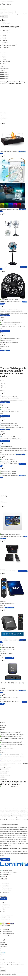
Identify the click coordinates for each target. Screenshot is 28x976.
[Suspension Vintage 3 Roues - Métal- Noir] (14, 472)
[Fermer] (0, 942)
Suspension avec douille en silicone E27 (7, 438)
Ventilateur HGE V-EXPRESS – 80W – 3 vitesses (8, 301)
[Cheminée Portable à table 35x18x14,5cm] (14, 137)
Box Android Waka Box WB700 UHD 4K (7, 603)
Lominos (15, 808)
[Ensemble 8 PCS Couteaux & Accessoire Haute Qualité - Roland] (14, 310)
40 (1, 413)
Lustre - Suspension (4, 383)
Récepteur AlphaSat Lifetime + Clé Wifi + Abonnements (9, 536)
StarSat (4, 651)
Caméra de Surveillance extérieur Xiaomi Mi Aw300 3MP (10, 744)
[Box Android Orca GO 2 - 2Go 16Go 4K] (14, 674)
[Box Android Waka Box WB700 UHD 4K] (14, 588)
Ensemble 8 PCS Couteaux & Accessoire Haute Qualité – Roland (11, 313)
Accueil (4, 52)
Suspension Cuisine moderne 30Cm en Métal (8, 427)
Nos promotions (4, 120)
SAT (2, 498)
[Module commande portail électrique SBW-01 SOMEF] (10, 732)
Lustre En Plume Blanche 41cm (5, 411)
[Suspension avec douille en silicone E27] (14, 437)
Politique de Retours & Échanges (8, 933)
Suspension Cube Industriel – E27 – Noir (7, 463)
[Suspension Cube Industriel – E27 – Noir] (14, 461)
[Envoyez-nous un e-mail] (2, 879)
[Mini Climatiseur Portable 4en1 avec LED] (14, 183)
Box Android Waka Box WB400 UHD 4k (7, 640)
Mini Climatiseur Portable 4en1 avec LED (7, 209)
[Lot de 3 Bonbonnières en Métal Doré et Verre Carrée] (14, 339)
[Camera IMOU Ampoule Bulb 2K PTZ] (5, 746)
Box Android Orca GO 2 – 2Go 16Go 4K (7, 690)
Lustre (15, 14)
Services (4, 49)
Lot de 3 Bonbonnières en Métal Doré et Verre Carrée (9, 342)
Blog (4, 911)
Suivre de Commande (6, 61)
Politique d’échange (6, 892)
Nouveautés (3, 116)
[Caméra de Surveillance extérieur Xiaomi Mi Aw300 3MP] (10, 742)
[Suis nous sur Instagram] (5, 879)
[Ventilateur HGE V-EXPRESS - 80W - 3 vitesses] (14, 287)
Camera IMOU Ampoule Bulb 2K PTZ (6, 748)
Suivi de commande (6, 904)
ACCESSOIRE (4, 503)
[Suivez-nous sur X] (0, 879)
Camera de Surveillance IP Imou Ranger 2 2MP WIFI (9, 763)
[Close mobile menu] (0, 950)
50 (2, 413)
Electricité (4, 38)
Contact (4, 63)
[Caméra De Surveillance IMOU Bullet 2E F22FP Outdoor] (10, 754)
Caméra (21, 14)
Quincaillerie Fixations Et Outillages (9, 45)
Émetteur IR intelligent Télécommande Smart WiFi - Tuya (10, 738)
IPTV (13, 14)
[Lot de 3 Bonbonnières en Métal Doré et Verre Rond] (14, 324)
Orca (4, 569)
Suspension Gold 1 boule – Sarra (5, 454)
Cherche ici (2, 11)
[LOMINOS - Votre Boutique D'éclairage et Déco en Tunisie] (2, 9)
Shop (4, 909)
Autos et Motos (5, 47)
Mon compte (5, 902)
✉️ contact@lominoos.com (6, 874)
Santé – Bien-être (6, 33)
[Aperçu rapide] (4, 124)
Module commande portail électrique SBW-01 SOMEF (9, 734)
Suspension (18, 14)
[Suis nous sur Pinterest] (4, 879)
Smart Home (5, 40)
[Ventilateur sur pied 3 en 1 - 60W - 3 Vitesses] (14, 241)
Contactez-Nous (5, 885)
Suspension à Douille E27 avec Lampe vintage (8, 400)
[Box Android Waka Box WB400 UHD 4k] (14, 624)
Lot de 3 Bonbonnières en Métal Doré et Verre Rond (9, 326)
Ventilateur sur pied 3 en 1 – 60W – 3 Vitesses (8, 266)
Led (2, 385)
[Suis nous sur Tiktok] (6, 879)
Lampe (24, 14)
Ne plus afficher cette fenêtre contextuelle (9, 974)
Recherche (4, 16)
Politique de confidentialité (7, 888)
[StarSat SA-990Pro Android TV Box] (14, 649)
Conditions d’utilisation (7, 890)
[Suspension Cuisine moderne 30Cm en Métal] (14, 424)
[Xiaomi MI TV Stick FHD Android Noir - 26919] (14, 698)
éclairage (18, 831)
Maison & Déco (5, 30)
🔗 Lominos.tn (4, 876)
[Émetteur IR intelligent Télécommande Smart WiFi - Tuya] (10, 736)
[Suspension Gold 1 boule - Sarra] (14, 449)
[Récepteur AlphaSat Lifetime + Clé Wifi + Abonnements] (14, 521)
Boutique (4, 54)
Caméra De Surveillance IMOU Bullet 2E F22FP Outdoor (10, 756)
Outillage (3, 729)
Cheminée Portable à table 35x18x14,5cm (7, 151)
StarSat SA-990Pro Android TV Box (6, 653)
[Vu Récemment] (4, 940)
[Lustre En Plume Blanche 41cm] (14, 409)
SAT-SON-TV (5, 42)
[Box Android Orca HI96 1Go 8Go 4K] (14, 555)
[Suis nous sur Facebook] (1, 879)
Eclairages (4, 35)
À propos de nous (6, 883)
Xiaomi (4, 699)
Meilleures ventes (4, 118)
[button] (5, 315)
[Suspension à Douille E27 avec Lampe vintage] (14, 397)
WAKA (4, 601)
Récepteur (10, 14)
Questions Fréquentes (6, 907)
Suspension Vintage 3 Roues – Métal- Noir (7, 475)
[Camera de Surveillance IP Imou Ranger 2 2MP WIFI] (10, 760)
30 (0, 413)
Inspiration (5, 57)
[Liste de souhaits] (1, 124)
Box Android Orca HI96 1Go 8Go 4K (6, 571)
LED (26, 14)
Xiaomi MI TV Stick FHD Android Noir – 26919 (8, 701)
